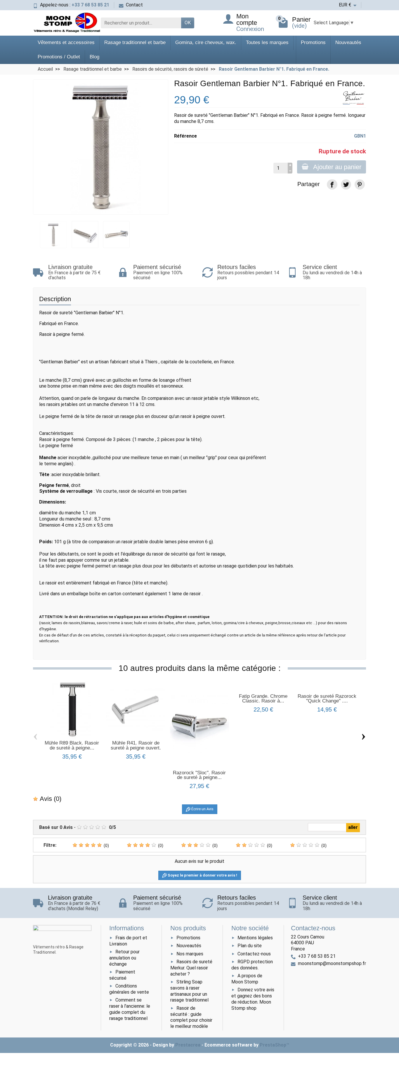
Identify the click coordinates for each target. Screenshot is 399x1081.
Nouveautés (348, 42)
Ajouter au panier (337, 167)
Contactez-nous (254, 954)
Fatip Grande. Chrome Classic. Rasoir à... (263, 698)
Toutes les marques (267, 42)
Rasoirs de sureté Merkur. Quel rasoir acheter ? (191, 968)
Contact (134, 5)
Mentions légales (255, 938)
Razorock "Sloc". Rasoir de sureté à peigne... (199, 775)
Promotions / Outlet (59, 57)
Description (55, 299)
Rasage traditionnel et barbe (135, 42)
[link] (332, 184)
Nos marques (189, 954)
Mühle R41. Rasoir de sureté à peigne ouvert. (136, 745)
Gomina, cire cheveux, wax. (205, 42)
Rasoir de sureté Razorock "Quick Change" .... (327, 698)
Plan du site (249, 945)
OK (188, 22)
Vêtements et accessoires (66, 42)
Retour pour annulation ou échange (124, 958)
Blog (94, 57)
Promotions (313, 42)
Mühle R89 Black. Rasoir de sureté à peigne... (72, 745)
